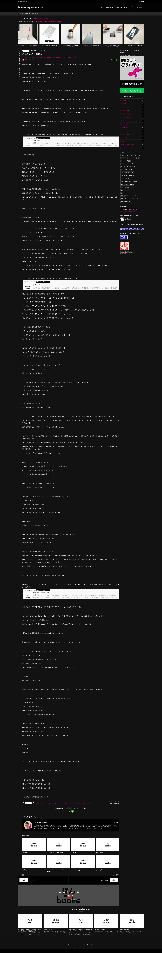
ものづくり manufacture (131, 144)
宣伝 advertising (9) (126, 190)
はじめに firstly (131, 134)
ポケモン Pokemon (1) (127, 175)
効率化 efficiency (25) (127, 184)
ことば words (131, 124)
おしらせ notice (131, 110)
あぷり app (131, 103)
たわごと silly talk (29, 57)
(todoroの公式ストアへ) (41, 18)
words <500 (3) (125, 161)
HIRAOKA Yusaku (30, 59)
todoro (140, 7)
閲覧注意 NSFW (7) (126, 201)
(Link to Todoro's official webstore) (51, 21)
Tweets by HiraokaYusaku (128, 211)
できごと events (131, 130)
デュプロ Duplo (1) (126, 169)
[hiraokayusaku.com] (30, 7)
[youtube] (143, 1)
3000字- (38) (136, 158)
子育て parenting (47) (127, 187)
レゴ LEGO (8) (125, 178)
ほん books (26, 50)
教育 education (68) (126, 193)
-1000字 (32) (124, 155)
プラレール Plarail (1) (127, 172)
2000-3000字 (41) (126, 158)
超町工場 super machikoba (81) (130, 198)
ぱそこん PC (131, 137)
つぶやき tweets (131, 127)
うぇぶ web (131, 107)
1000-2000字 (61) (135, 155)
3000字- (76, 57)
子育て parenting (67, 57)
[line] (19, 76)
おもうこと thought (131, 113)
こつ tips (131, 120)
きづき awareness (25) (127, 164)
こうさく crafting (131, 117)
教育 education (57, 57)
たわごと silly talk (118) (128, 166)
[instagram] (141, 1)
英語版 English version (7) (128, 196)
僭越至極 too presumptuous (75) (130, 181)
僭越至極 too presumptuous (43, 57)
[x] (139, 1)
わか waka (131, 148)
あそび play (131, 100)
